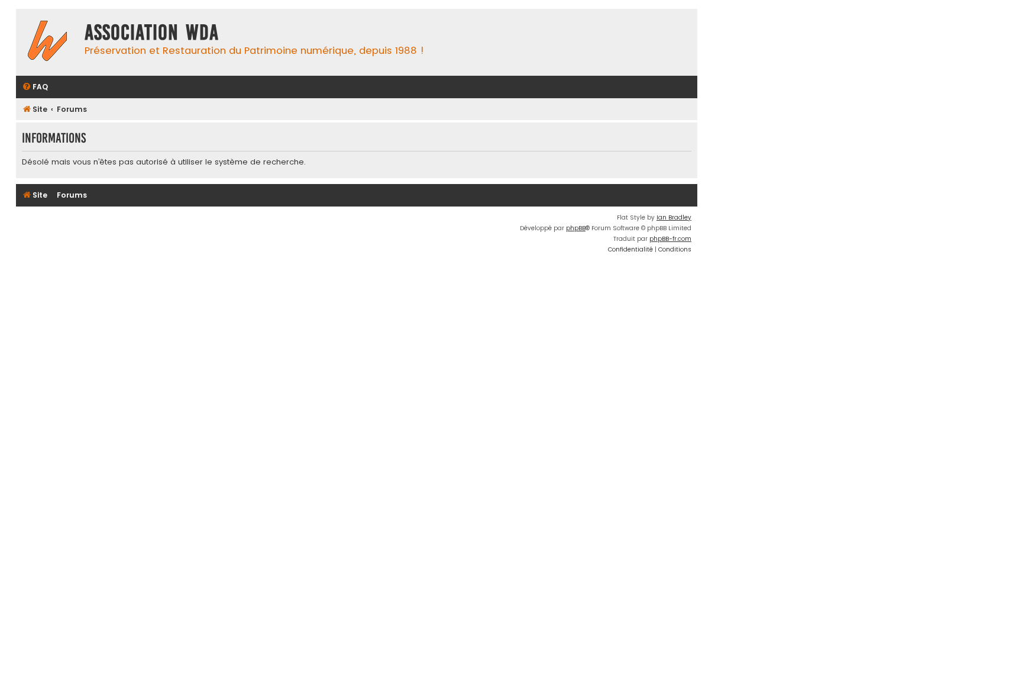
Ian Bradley (673, 217)
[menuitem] (35, 87)
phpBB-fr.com (670, 238)
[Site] (47, 42)
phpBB (576, 228)
